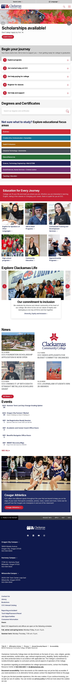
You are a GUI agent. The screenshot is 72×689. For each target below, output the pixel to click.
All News (6, 396)
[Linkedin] (33, 535)
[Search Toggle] (64, 6)
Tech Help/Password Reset (11, 613)
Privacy (26, 646)
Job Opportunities (8, 616)
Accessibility (54, 646)
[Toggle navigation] (69, 6)
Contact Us (5, 596)
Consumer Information (9, 619)
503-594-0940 (6, 582)
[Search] (67, 111)
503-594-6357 (21, 667)
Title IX (3, 646)
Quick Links (17, 2)
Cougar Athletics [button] (13, 507)
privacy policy (40, 679)
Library (4, 599)
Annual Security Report (39, 646)
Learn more (7, 37)
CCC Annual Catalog (8, 605)
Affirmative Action (15, 646)
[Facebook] (28, 535)
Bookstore (5, 602)
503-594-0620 (6, 567)
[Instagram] (44, 535)
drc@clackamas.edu (36, 667)
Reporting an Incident (9, 610)
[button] (69, 23)
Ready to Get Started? (10, 517)
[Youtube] (39, 535)
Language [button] (54, 2)
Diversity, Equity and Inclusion (35, 313)
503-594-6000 (6, 551)
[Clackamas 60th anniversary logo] (36, 528)
